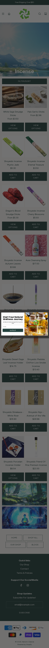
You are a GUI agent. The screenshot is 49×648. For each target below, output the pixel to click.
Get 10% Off (13, 330)
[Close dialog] (46, 314)
